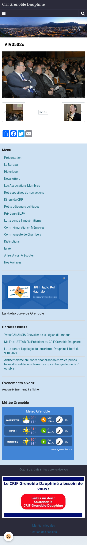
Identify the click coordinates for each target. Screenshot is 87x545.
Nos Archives (13, 262)
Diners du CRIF (13, 199)
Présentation (13, 157)
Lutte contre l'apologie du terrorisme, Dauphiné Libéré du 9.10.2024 (41, 351)
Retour (43, 112)
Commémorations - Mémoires (24, 227)
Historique (11, 171)
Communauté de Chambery (22, 234)
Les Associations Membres (22, 185)
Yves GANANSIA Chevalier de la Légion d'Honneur (37, 335)
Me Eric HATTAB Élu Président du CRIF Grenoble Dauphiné (42, 342)
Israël (7, 248)
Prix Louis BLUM (14, 213)
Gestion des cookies (43, 532)
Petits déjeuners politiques (21, 206)
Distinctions (12, 241)
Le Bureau (11, 164)
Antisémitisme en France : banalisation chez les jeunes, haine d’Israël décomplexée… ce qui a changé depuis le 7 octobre (41, 364)
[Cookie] (8, 536)
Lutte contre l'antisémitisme (23, 220)
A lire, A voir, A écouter (19, 255)
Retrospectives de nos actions (24, 192)
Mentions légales (43, 525)
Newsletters (12, 178)
